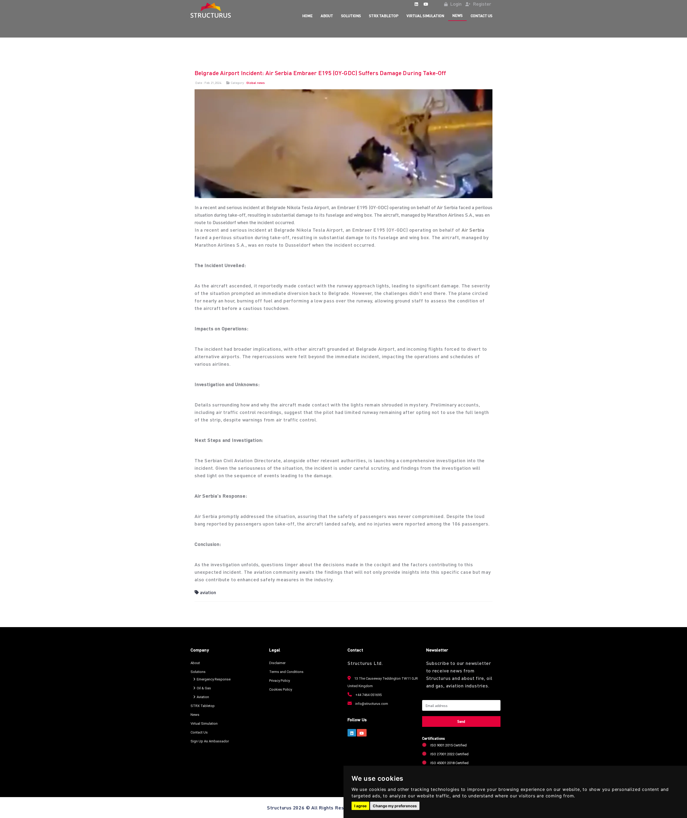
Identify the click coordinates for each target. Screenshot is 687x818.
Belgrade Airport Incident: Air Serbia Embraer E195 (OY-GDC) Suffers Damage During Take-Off (320, 72)
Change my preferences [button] (395, 806)
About (327, 15)
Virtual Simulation (425, 15)
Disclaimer (277, 663)
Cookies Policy (280, 689)
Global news (255, 83)
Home (307, 15)
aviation (208, 592)
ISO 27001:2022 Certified (449, 754)
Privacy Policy (279, 681)
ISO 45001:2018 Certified (449, 763)
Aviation (203, 697)
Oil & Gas (204, 688)
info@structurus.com (371, 704)
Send (461, 721)
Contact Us (481, 15)
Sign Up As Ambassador (210, 741)
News (457, 15)
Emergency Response (214, 679)
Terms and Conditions (286, 672)
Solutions (351, 15)
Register (481, 4)
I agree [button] (360, 806)
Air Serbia (473, 230)
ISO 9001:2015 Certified (448, 745)
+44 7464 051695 (368, 695)
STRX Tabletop (384, 15)
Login (455, 4)
